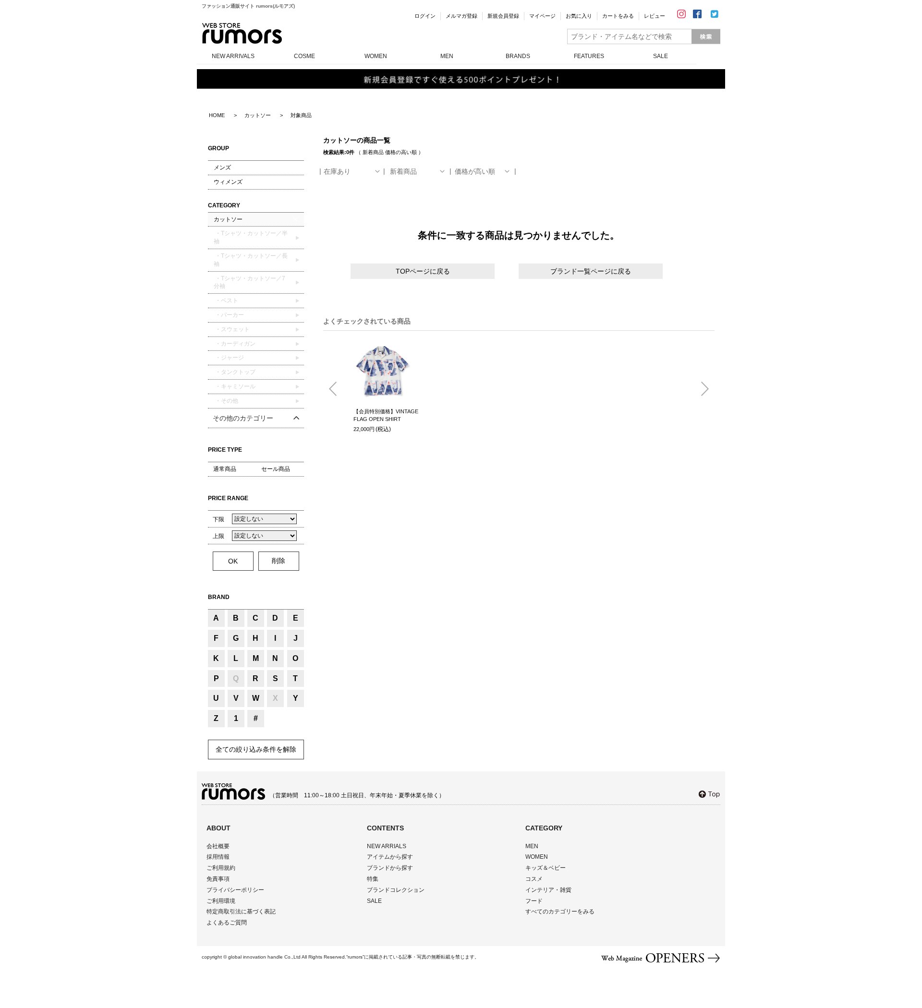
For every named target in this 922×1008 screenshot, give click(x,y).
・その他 (226, 400)
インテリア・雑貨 (548, 890)
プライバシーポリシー (235, 890)
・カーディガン (234, 343)
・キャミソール (234, 386)
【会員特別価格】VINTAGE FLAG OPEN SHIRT (385, 415)
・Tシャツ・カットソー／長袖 (251, 259)
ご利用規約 (220, 867)
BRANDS (518, 56)
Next (701, 389)
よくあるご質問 (226, 922)
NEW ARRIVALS (233, 56)
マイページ (542, 16)
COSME (304, 56)
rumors (242, 33)
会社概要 (218, 846)
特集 (372, 879)
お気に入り (579, 16)
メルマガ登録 (461, 16)
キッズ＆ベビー (545, 867)
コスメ (534, 879)
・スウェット (232, 329)
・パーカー (229, 315)
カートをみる (618, 16)
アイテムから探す (390, 856)
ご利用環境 (220, 901)
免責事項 (218, 879)
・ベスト (226, 300)
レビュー (654, 16)
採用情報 (218, 856)
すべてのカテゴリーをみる (559, 911)
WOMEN (375, 56)
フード (534, 901)
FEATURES (589, 56)
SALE (660, 56)
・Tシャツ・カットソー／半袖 (251, 237)
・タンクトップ (234, 372)
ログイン (425, 16)
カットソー (228, 219)
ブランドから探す (390, 867)
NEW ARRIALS (386, 846)
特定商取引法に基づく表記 (241, 911)
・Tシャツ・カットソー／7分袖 (249, 282)
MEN (446, 56)
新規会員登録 (503, 16)
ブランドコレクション (396, 890)
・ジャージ (229, 357)
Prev (336, 389)
